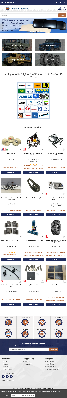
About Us (27, 361)
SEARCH (62, 15)
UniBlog (5, 365)
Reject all (15, 395)
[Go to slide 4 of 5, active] (36, 32)
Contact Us (6, 368)
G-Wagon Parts (50, 363)
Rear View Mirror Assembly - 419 (56, 154)
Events (5, 363)
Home (5, 361)
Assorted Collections (52, 370)
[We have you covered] (33, 26)
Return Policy (28, 363)
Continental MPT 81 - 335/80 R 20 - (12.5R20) (56, 241)
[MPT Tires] (50, 59)
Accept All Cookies (28, 395)
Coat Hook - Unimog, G (33, 198)
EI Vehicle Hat (11, 153)
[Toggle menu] (2, 8)
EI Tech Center (7, 370)
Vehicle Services (51, 361)
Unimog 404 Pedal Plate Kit (34, 285)
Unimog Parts (50, 365)
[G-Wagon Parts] (50, 45)
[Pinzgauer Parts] (17, 59)
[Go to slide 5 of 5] (65, 26)
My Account (6, 366)
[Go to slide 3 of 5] (1, 26)
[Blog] (64, 2)
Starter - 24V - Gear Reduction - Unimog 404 (56, 199)
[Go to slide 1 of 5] (28, 32)
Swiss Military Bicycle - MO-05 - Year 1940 (11, 199)
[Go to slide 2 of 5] (30, 32)
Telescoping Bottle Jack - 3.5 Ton (33, 241)
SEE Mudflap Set (56, 285)
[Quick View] (20, 149)
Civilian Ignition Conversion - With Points (33, 154)
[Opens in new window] (56, 2)
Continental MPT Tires (52, 368)
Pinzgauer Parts (51, 366)
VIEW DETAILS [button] (11, 172)
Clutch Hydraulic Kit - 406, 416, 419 (11, 286)
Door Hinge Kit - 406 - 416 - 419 (11, 240)
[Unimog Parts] (17, 45)
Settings (6, 395)
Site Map (27, 365)
